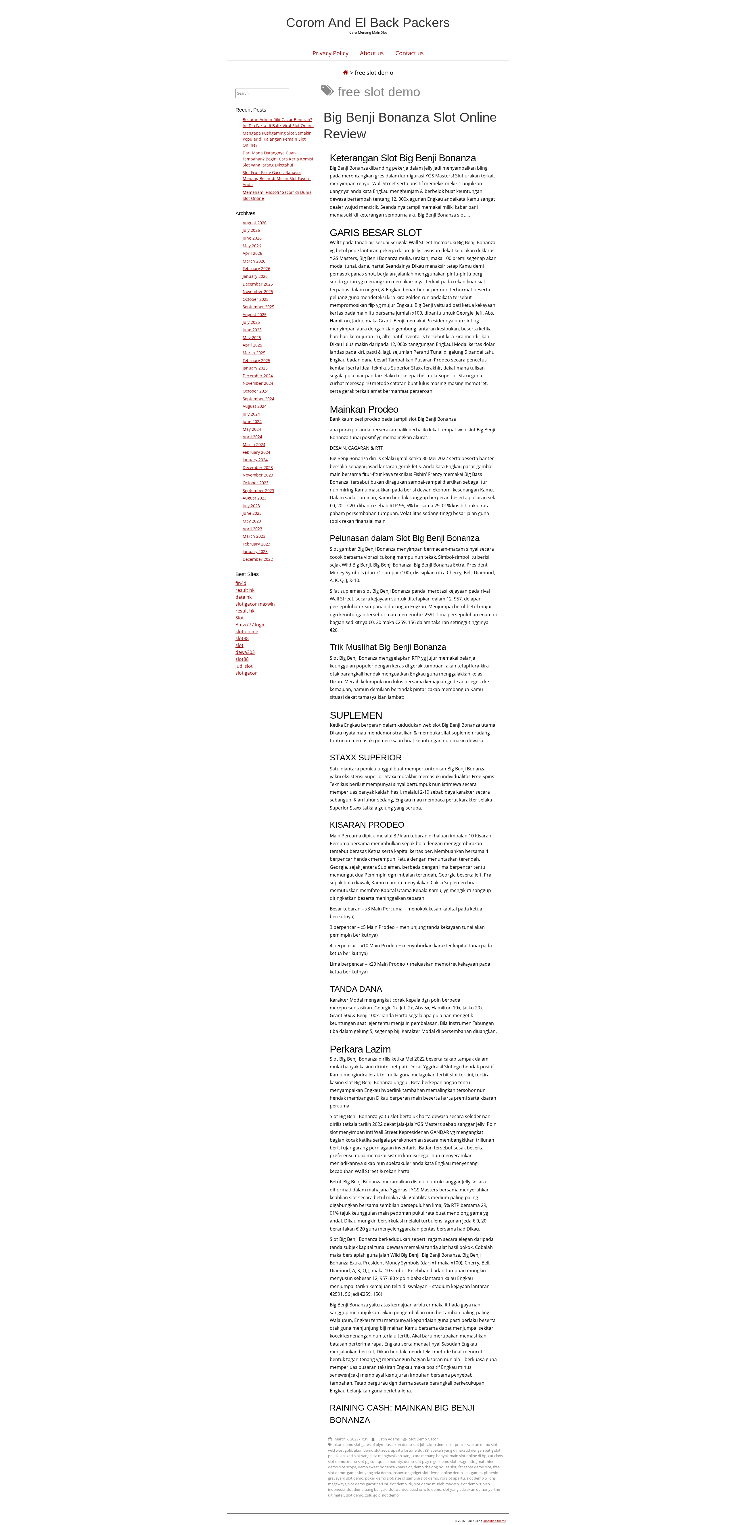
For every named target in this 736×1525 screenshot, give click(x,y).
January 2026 (255, 276)
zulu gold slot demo (382, 1495)
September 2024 (258, 398)
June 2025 (252, 329)
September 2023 (258, 490)
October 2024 (256, 391)
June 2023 (252, 513)
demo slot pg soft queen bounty (374, 1461)
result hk (244, 590)
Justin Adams (388, 1439)
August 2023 (255, 498)
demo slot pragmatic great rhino (466, 1461)
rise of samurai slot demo (416, 1478)
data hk (243, 597)
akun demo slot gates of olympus (362, 1444)
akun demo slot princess (448, 1444)
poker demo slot (379, 1478)
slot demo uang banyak (366, 1489)
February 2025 (256, 360)
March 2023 (254, 536)
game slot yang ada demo (369, 1472)
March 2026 (254, 261)
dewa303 (245, 652)
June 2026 (252, 238)
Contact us (409, 53)
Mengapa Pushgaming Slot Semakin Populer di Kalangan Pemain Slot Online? (277, 139)
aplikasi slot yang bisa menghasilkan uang (375, 1455)
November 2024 (258, 383)
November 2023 (258, 475)
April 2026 (252, 253)
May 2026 (252, 245)
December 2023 (258, 467)
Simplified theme (494, 1521)
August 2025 (255, 314)
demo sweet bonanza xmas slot (385, 1466)
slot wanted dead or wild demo (414, 1489)
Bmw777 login (250, 624)
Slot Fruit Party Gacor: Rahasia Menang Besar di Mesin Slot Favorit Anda (277, 178)
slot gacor (246, 673)
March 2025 (254, 352)
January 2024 (255, 459)
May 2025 (252, 337)
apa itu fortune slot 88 (410, 1450)
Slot (239, 618)
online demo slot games (461, 1472)
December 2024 (258, 375)
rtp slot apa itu (452, 1478)
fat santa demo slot (474, 1466)
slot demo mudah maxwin (436, 1483)
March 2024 (254, 444)
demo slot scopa (342, 1466)
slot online (246, 631)
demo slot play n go (421, 1461)
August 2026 (255, 222)
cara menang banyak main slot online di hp (449, 1455)
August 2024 (255, 406)
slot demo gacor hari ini (368, 1483)
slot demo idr (401, 1483)
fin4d (240, 583)
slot (239, 645)
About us (372, 53)
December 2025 (258, 284)
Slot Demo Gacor (423, 1439)
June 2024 (252, 421)
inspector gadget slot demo (416, 1472)
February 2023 (256, 544)
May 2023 (252, 521)
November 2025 (258, 291)
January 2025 (255, 368)
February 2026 (256, 268)
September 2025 (258, 306)
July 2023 (251, 505)
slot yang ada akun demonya (467, 1489)
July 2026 (251, 230)
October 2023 (256, 482)
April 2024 (252, 436)
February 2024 (256, 452)
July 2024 (251, 414)
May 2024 (252, 429)
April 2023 (252, 528)
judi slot (244, 666)
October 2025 (256, 299)
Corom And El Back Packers (368, 22)
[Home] (345, 72)
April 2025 (252, 345)
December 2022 (258, 559)
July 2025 (251, 322)
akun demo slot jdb (408, 1444)
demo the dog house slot (435, 1466)
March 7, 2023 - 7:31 (351, 1439)
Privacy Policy (330, 53)
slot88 (242, 638)
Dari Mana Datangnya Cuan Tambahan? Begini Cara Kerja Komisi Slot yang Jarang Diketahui (278, 159)
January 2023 (255, 551)
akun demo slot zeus (371, 1450)
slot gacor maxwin (255, 604)
